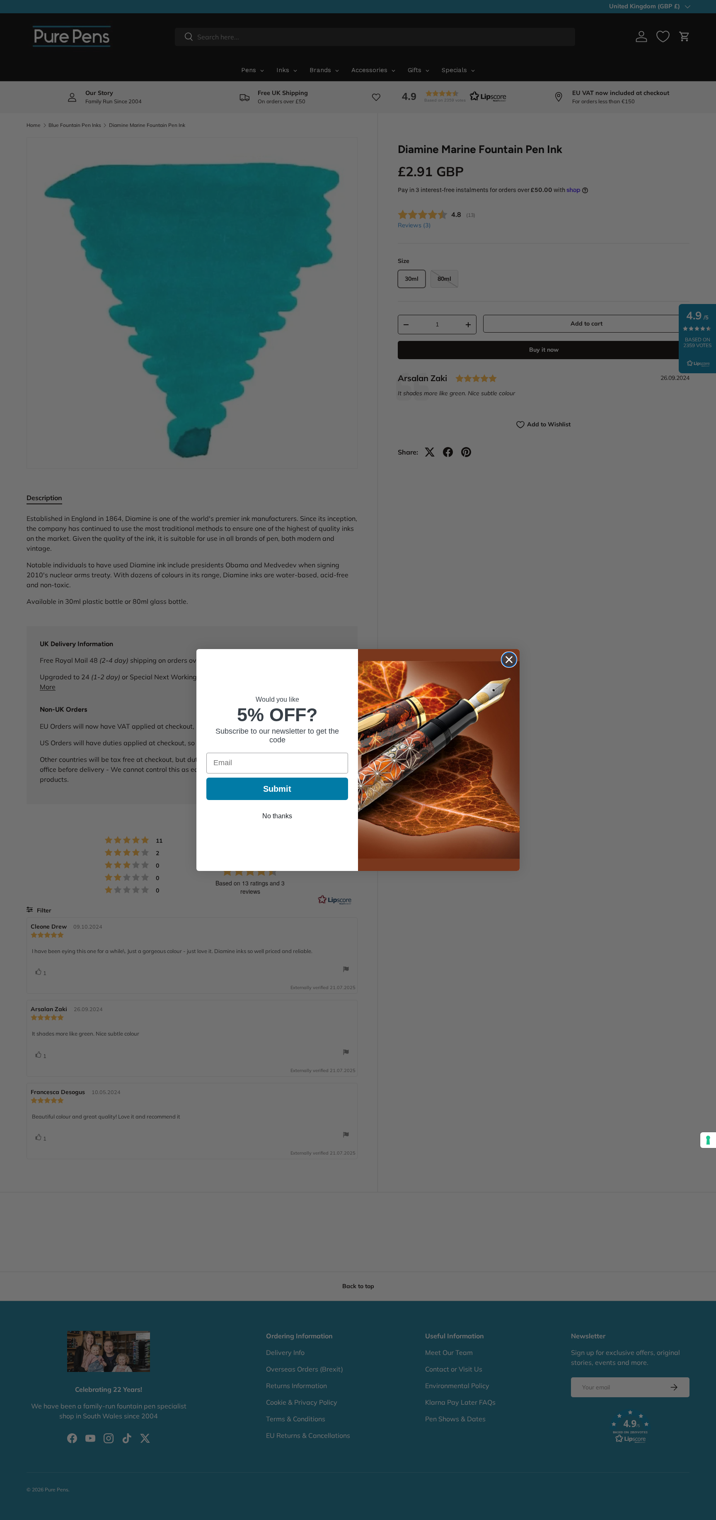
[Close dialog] (509, 659)
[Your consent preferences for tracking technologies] (708, 1140)
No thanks (277, 816)
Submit (277, 788)
